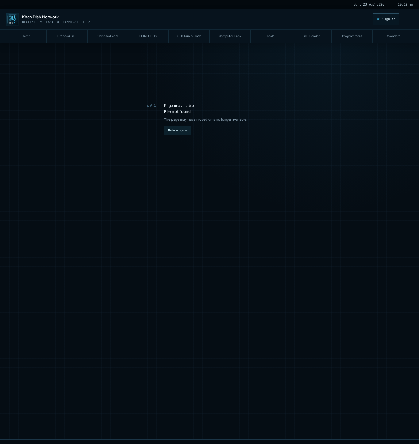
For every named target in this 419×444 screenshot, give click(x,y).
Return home (177, 130)
